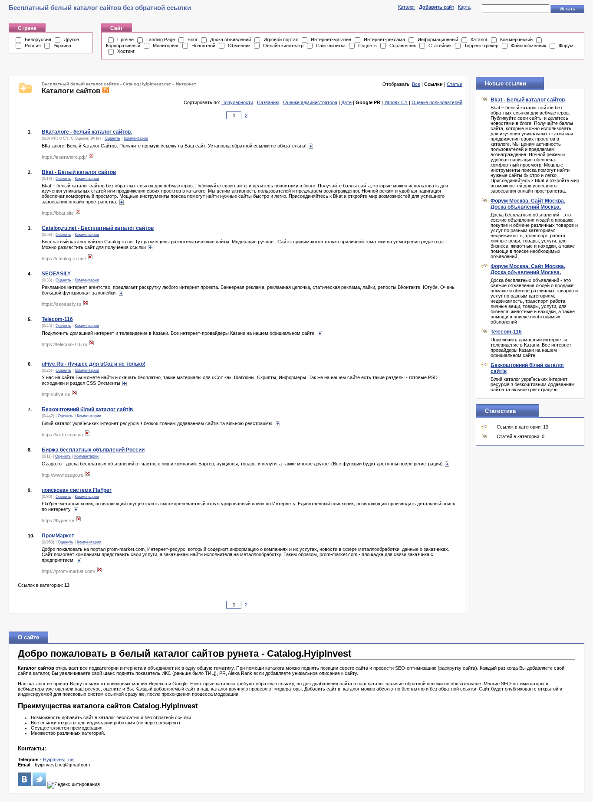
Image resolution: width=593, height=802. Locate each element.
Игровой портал (281, 39)
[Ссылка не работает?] (91, 157)
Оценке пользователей (437, 102)
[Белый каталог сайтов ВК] (24, 784)
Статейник (439, 45)
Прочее (125, 39)
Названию (268, 102)
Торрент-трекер (481, 45)
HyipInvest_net (59, 759)
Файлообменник (528, 45)
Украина (62, 45)
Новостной (203, 45)
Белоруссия (38, 39)
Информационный (438, 39)
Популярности (237, 102)
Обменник (239, 45)
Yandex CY (396, 102)
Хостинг (126, 51)
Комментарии (136, 138)
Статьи (454, 84)
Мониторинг (166, 45)
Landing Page (160, 39)
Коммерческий (516, 39)
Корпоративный (123, 45)
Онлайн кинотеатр (283, 45)
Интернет (186, 84)
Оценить (112, 138)
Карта (464, 7)
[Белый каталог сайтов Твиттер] (39, 784)
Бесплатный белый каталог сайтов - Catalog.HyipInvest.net (106, 84)
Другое (71, 39)
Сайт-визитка (331, 45)
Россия (33, 45)
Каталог (406, 7)
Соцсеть (367, 45)
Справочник (402, 45)
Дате (346, 102)
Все (416, 84)
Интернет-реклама (384, 39)
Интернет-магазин (331, 39)
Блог (193, 39)
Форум (566, 45)
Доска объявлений (230, 39)
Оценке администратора (310, 102)
